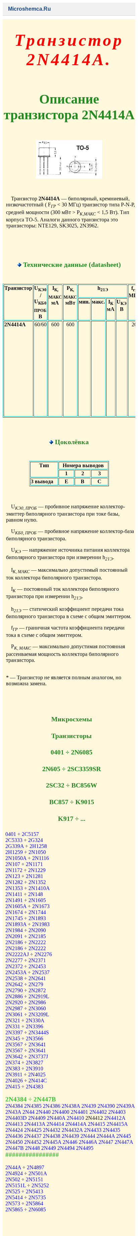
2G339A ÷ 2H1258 (26, 846)
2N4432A (72, 1130)
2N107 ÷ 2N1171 (24, 864)
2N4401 (79, 1112)
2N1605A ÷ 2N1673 (27, 906)
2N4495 (84, 1148)
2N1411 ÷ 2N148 (24, 894)
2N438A (71, 1106)
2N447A (124, 1142)
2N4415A (117, 1124)
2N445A (52, 1142)
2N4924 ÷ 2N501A (26, 1173)
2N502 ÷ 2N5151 (24, 1179)
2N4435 (111, 1130)
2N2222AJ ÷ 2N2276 (28, 954)
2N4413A (34, 1124)
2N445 (123, 1136)
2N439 (88, 1106)
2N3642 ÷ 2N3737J (26, 1056)
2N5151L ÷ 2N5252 (27, 1185)
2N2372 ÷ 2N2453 (25, 966)
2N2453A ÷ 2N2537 (27, 972)
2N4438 (51, 1136)
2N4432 (51, 1130)
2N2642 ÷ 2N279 (24, 984)
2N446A (88, 1142)
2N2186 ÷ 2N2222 (25, 942)
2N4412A (114, 1118)
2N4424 (14, 1130)
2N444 (87, 1136)
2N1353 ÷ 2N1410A (27, 888)
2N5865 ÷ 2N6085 (25, 1209)
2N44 (28, 1112)
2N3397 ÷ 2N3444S (27, 1032)
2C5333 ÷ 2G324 (24, 840)
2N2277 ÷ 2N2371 (25, 960)
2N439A (125, 1106)
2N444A (105, 1136)
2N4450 (14, 1142)
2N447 (105, 1142)
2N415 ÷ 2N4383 (24, 1086)
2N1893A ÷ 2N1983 (27, 924)
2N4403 (117, 1112)
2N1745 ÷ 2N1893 (25, 918)
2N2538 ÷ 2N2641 (25, 978)
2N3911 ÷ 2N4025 (25, 1074)
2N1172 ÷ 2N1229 (25, 870)
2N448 (32, 1148)
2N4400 (60, 1112)
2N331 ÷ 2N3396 (24, 1026)
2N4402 (98, 1112)
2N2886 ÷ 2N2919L (27, 996)
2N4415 (96, 1124)
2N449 (48, 1148)
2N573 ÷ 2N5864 (24, 1203)
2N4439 (70, 1136)
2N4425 (33, 1130)
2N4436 (14, 1136)
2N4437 (33, 1136)
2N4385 (33, 1106)
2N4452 (33, 1142)
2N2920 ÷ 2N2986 (25, 1002)
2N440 (43, 1112)
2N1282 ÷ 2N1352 (25, 882)
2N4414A (75, 1124)
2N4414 (55, 1124)
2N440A (56, 1118)
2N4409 (37, 1118)
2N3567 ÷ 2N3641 (25, 1044)
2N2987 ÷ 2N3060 (25, 1008)
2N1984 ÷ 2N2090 (25, 930)
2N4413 (14, 1124)
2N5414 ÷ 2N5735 (25, 1197)
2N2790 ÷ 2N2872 (25, 990)
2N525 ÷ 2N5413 (24, 1191)
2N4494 (66, 1148)
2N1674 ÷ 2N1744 (25, 912)
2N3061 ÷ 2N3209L (27, 1014)
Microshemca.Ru (29, 9)
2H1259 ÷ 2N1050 (25, 852)
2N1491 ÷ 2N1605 (25, 900)
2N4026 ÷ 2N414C (26, 1080)
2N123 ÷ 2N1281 (24, 876)
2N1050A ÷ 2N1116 (27, 858)
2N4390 (106, 1106)
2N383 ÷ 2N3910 (24, 1068)
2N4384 (14, 1106)
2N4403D (16, 1118)
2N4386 (51, 1106)
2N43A (13, 1112)
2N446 (70, 1142)
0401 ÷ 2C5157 (22, 834)
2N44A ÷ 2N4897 (24, 1167)
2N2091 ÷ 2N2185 (25, 936)
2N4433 (92, 1130)
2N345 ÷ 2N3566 (24, 1038)
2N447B (14, 1148)
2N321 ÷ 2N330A (25, 1020)
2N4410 (75, 1118)
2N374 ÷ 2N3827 (24, 1062)
